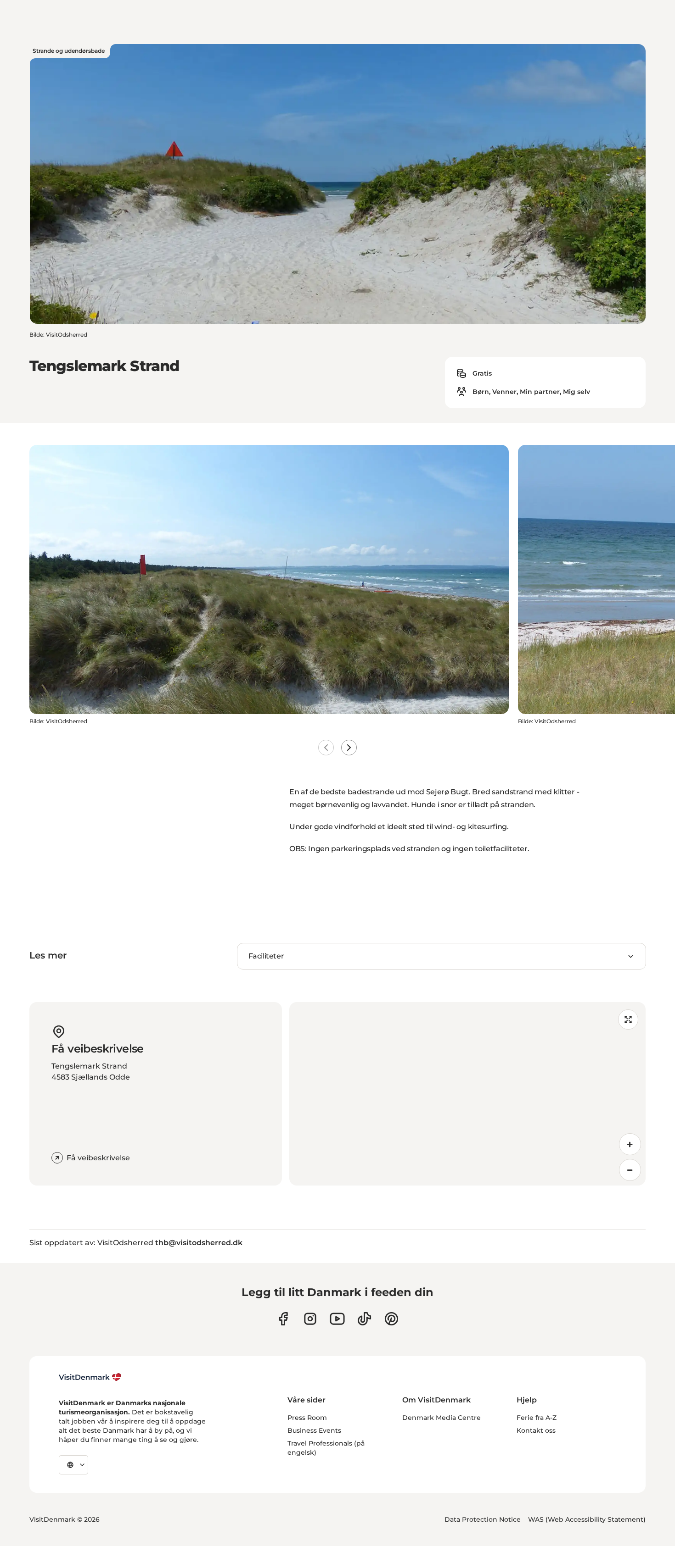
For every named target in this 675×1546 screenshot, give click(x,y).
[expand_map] (628, 1019)
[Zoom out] (630, 1170)
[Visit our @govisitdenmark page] (364, 1319)
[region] (467, 1094)
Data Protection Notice (482, 1519)
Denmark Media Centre (441, 1417)
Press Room (307, 1417)
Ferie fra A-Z (537, 1417)
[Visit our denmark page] (283, 1319)
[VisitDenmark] (90, 1377)
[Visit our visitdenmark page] (337, 1319)
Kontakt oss (536, 1430)
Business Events (314, 1430)
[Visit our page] (310, 1319)
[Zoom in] (630, 1144)
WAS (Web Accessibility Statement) (587, 1519)
